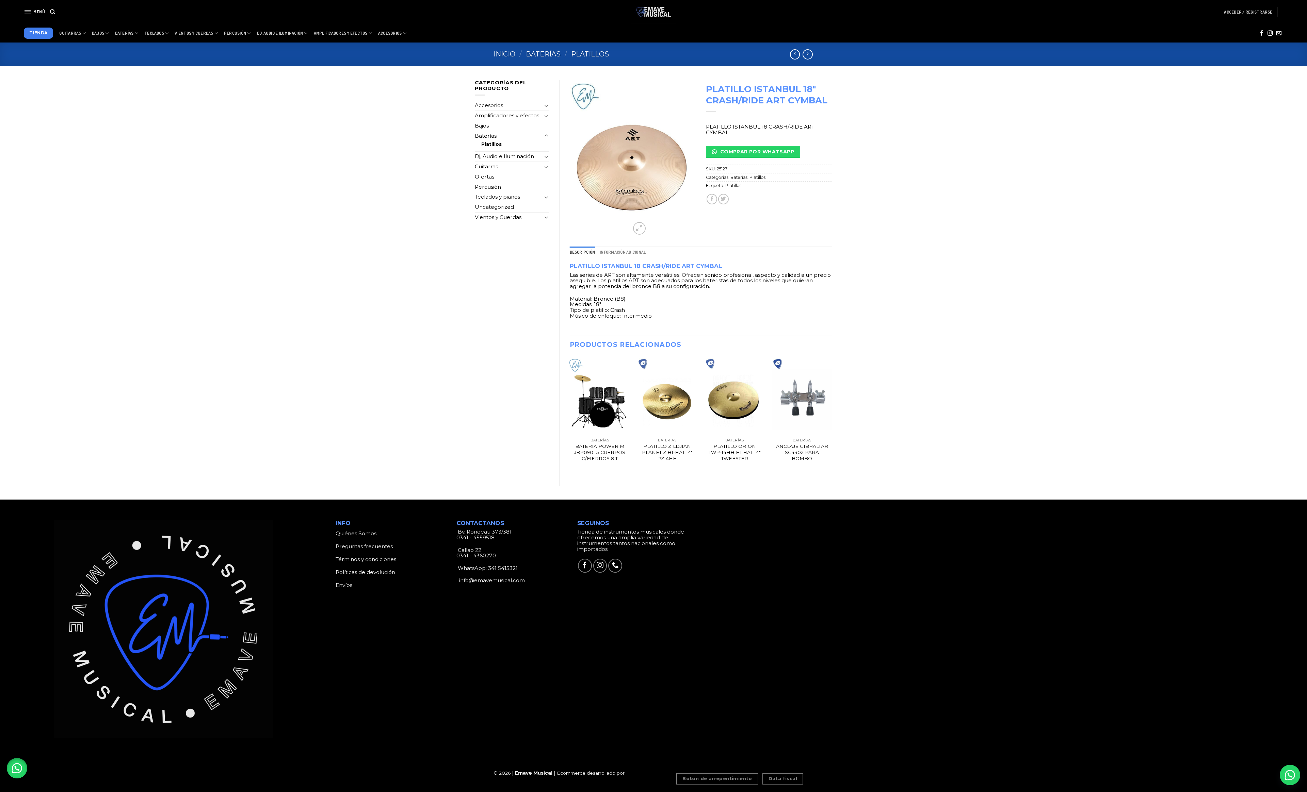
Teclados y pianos (497, 196)
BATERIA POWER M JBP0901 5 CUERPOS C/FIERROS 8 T (599, 452)
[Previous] (570, 415)
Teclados (154, 33)
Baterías (124, 33)
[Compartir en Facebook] (712, 199)
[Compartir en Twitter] (723, 199)
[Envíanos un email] (1278, 33)
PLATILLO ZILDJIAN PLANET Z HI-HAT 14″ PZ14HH (667, 452)
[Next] (832, 415)
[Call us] (615, 566)
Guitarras (70, 33)
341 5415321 (503, 568)
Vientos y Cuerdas (194, 33)
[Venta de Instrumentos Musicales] (653, 12)
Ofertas (484, 176)
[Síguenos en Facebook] (1261, 33)
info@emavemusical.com (491, 580)
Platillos (590, 54)
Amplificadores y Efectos (341, 33)
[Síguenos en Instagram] (1270, 33)
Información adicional (623, 252)
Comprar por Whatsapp (756, 152)
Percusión (235, 33)
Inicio (504, 54)
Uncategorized (494, 207)
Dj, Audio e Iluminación (280, 33)
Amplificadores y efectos (507, 115)
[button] (17, 768)
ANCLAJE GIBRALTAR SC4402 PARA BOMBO (802, 452)
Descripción (582, 252)
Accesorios (390, 33)
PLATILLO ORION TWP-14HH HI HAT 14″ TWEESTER (735, 452)
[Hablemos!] (1290, 775)
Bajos (98, 33)
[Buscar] (52, 11)
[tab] (582, 252)
